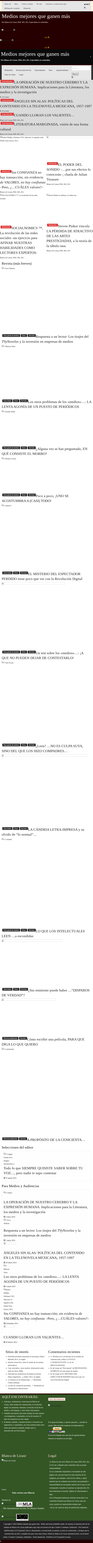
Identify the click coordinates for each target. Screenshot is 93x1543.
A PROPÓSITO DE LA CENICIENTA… (56, 1140)
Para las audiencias (10, 1038)
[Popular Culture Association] (22, 1517)
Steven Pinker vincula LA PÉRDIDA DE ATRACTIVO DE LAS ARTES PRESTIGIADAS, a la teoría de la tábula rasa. (69, 236)
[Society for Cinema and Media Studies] (9, 1517)
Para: (51, 70)
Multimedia (8, 70)
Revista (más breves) (23, 70)
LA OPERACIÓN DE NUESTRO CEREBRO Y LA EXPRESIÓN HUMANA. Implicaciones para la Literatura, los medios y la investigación (44, 87)
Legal (21, 75)
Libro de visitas (9, 75)
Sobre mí (7, 4)
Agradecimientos (62, 70)
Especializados (40, 70)
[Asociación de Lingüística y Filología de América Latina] (9, 1504)
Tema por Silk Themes (80, 1537)
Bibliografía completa (12, 8)
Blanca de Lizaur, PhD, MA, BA (12, 120)
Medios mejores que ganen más (36, 16)
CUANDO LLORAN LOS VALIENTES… (44, 115)
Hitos (16, 4)
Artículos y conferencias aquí (56, 4)
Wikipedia (27, 8)
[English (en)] (18, 30)
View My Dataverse (56, 1399)
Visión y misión (27, 4)
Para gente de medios (11, 335)
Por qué (39, 4)
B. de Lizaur (4, 97)
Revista (31, 335)
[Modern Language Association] (24, 1504)
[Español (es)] (7, 30)
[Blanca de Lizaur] (55, 1406)
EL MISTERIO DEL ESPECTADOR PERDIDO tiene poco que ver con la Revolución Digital (67, 1377)
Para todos (7, 401)
